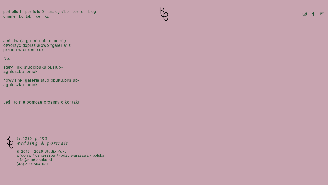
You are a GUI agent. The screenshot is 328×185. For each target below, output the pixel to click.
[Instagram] (304, 13)
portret (79, 11)
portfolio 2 (34, 11)
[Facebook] (313, 13)
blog (92, 11)
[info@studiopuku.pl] (322, 13)
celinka (42, 16)
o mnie (9, 16)
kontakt (26, 16)
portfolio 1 (12, 11)
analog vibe (58, 11)
